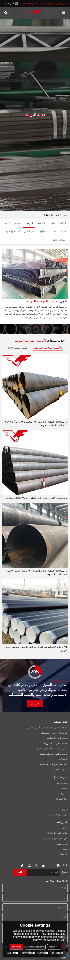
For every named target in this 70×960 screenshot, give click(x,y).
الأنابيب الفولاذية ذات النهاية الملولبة (51, 748)
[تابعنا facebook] (51, 865)
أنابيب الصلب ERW (18, 347)
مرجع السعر (62, 843)
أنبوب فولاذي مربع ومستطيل (54, 732)
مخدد (53, 231)
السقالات (63, 759)
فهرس (65, 809)
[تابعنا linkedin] (43, 865)
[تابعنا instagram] (29, 865)
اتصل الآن (35, 703)
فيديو (65, 849)
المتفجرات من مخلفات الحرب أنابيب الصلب (48, 727)
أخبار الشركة (62, 798)
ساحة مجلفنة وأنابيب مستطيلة (54, 764)
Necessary (55, 953)
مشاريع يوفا (62, 793)
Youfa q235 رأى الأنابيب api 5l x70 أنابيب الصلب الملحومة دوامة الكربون (37, 649)
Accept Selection (35, 946)
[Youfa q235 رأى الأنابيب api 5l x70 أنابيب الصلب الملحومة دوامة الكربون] (35, 611)
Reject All (53, 946)
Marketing (11, 953)
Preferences (26, 953)
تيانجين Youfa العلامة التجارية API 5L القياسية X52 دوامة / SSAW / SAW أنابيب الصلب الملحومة (36, 423)
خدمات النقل (59, 239)
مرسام (17, 223)
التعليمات (63, 854)
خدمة (65, 828)
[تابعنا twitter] (36, 865)
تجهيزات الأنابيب (60, 769)
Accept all (16, 946)
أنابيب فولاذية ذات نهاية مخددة (54, 753)
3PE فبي (41, 223)
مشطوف (42, 231)
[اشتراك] (20, 872)
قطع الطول (29, 231)
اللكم (7, 223)
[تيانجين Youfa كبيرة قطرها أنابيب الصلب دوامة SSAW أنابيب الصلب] (35, 462)
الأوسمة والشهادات (59, 814)
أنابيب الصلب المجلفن (57, 738)
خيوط (63, 231)
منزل (64, 215)
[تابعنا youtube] (58, 865)
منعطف (64, 788)
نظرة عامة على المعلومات (55, 838)
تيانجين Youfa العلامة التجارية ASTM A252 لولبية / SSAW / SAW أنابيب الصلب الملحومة (37, 572)
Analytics (41, 953)
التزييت (29, 223)
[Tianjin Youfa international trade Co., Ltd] (34, 12)
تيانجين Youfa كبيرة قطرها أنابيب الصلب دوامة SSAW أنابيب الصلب (36, 498)
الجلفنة (62, 223)
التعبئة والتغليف (12, 231)
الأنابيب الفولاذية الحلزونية (48, 347)
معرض (65, 804)
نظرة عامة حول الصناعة (57, 833)
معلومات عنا (62, 783)
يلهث (52, 223)
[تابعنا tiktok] (22, 865)
